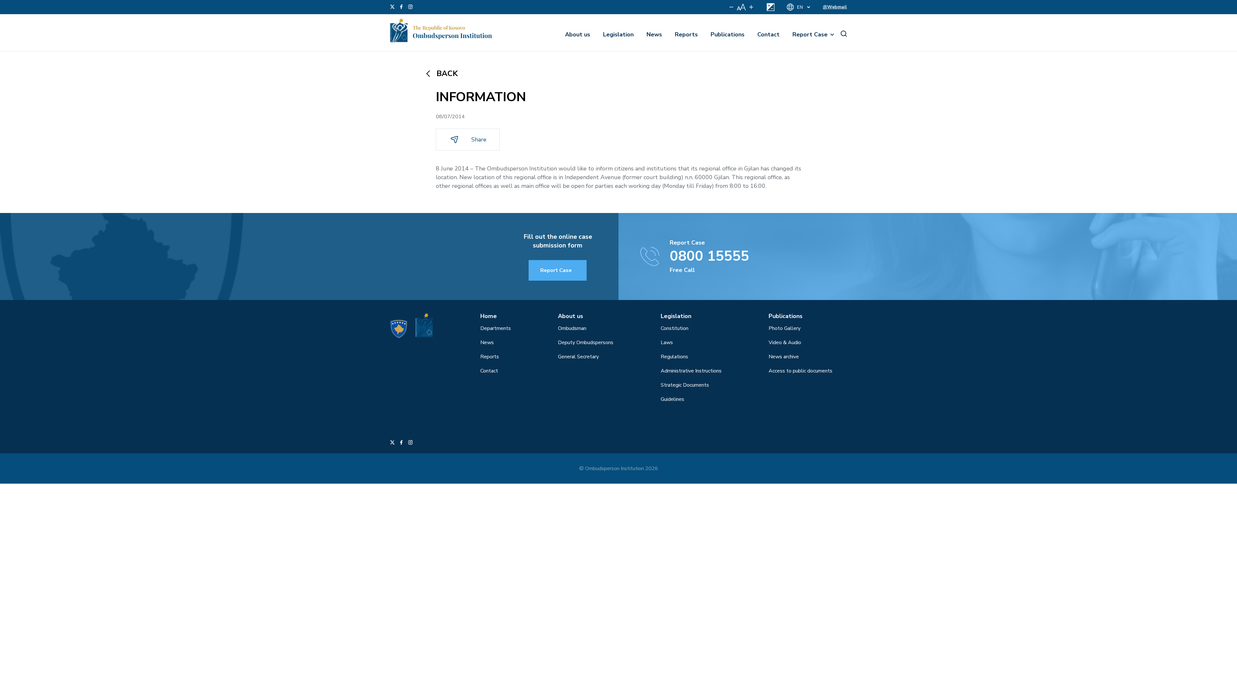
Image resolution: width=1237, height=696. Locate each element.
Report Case (810, 34)
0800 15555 (709, 256)
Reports (686, 34)
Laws (667, 342)
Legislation (618, 34)
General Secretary (578, 356)
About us (577, 34)
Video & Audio (785, 342)
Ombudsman (572, 328)
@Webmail (835, 7)
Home (488, 316)
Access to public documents (800, 370)
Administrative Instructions (691, 370)
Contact (768, 34)
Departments (495, 328)
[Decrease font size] (731, 7)
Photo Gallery (785, 328)
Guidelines (672, 399)
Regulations (674, 356)
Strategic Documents (685, 385)
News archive (784, 356)
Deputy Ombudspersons (585, 342)
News (654, 34)
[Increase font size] (751, 7)
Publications (727, 34)
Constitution (674, 328)
